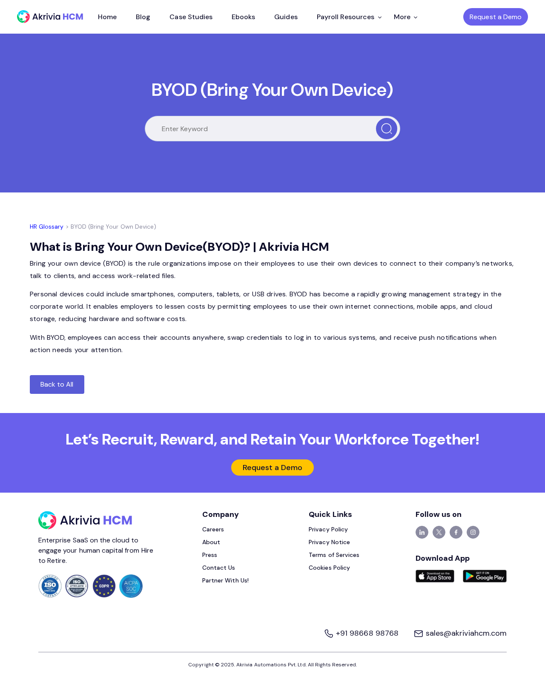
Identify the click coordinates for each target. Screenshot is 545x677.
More (402, 16)
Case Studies (190, 16)
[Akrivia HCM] (50, 16)
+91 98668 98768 (367, 633)
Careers (213, 529)
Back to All (57, 384)
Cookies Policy (329, 567)
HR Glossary (47, 226)
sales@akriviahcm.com (465, 633)
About (211, 542)
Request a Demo (496, 16)
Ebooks (243, 16)
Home (107, 16)
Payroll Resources (346, 16)
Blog (143, 16)
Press (209, 555)
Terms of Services (334, 555)
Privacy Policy (328, 529)
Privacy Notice (329, 542)
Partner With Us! (225, 580)
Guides (285, 16)
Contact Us (218, 567)
